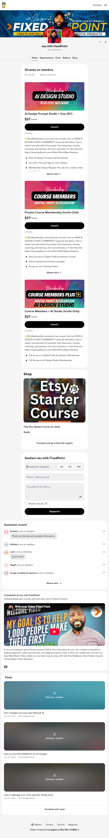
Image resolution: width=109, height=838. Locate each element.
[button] (105, 5)
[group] (54, 130)
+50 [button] (70, 466)
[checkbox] (34, 503)
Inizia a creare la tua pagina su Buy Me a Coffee (53, 829)
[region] (54, 216)
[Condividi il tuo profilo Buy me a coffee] (105, 42)
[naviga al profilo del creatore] (54, 36)
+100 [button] (78, 466)
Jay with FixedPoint (54, 46)
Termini (61, 824)
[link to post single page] (54, 699)
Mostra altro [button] (53, 174)
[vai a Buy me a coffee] (4, 5)
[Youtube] (5, 666)
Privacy (49, 824)
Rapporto (72, 824)
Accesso (97, 5)
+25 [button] (61, 466)
